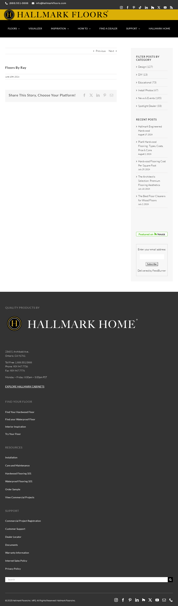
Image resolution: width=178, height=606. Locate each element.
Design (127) (145, 66)
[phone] (171, 600)
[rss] (171, 7)
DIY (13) (143, 74)
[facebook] (127, 7)
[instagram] (121, 7)
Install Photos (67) (148, 90)
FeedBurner (159, 270)
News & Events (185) (150, 98)
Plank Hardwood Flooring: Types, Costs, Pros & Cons (150, 146)
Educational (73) (147, 82)
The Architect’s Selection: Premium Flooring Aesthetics (149, 181)
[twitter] (158, 7)
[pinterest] (133, 7)
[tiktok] (140, 7)
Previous (101, 51)
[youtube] (165, 7)
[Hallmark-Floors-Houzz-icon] (152, 7)
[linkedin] (146, 7)
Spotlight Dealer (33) (150, 106)
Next (111, 51)
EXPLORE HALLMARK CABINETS (24, 386)
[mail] (164, 600)
